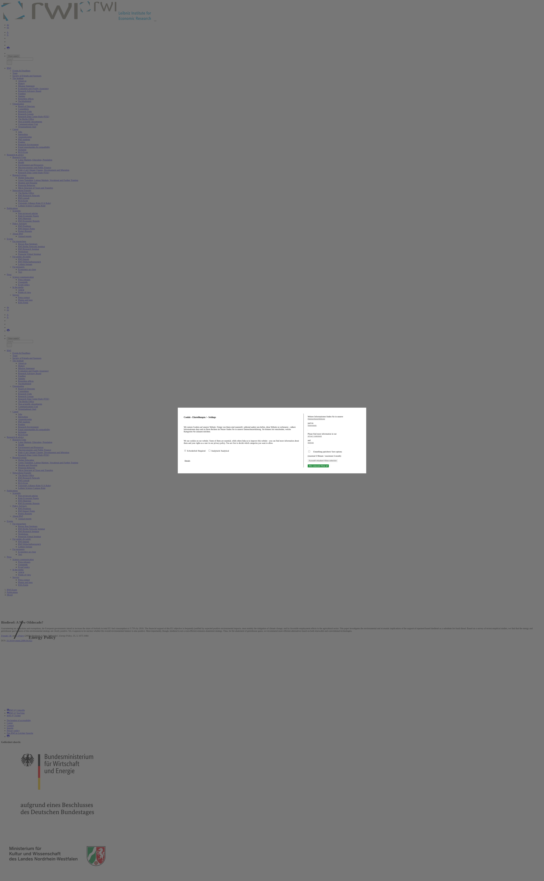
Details (188, 461)
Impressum (312, 425)
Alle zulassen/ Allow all (318, 466)
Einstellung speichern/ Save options (327, 452)
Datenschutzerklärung (316, 419)
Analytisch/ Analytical (220, 451)
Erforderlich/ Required (196, 451)
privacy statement (315, 436)
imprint (311, 443)
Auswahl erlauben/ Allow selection (323, 461)
